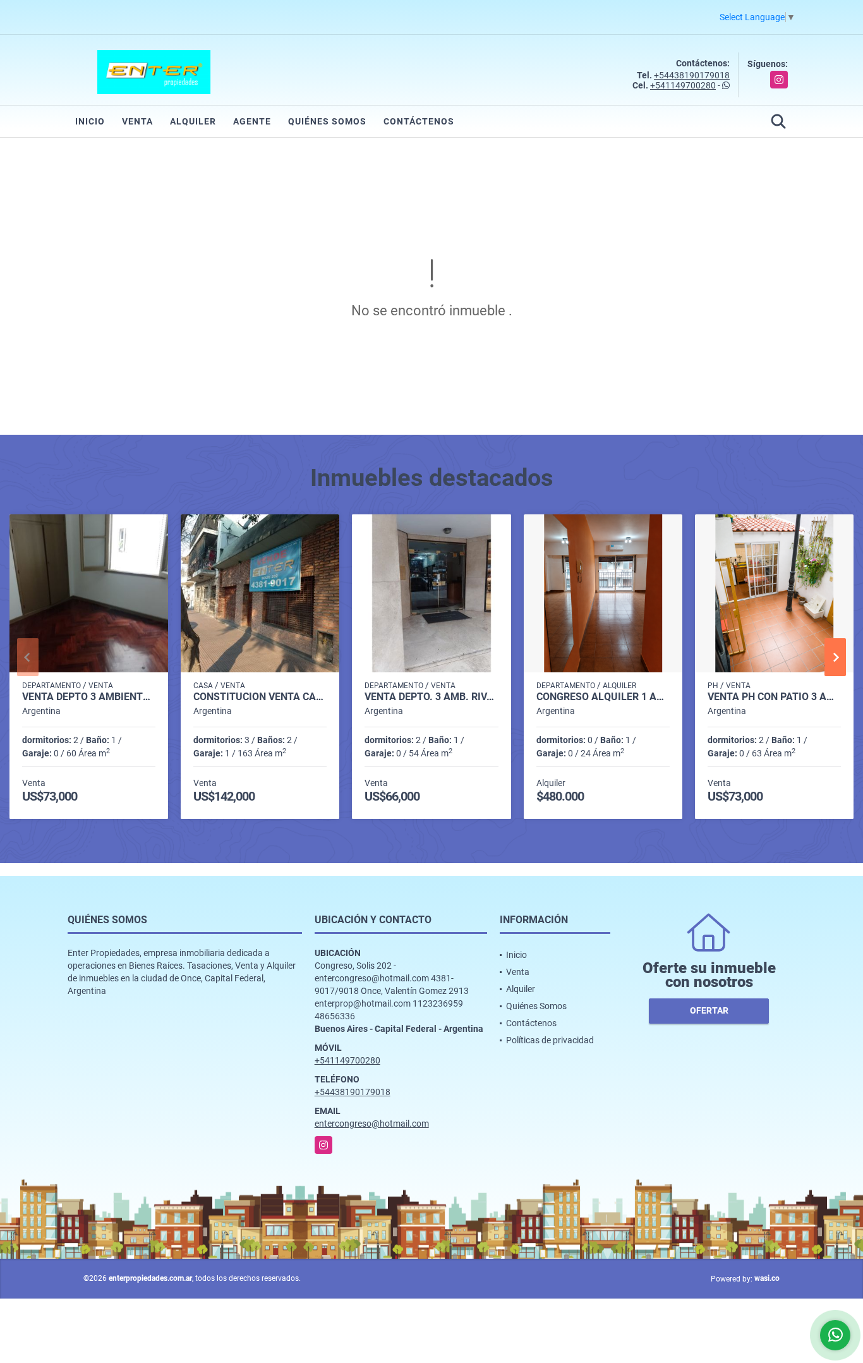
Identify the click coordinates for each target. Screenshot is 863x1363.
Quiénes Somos (327, 121)
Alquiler (193, 121)
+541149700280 (683, 85)
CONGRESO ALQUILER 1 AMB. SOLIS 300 (603, 697)
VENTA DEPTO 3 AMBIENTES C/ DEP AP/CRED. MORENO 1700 (88, 697)
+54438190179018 (692, 75)
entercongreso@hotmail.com (372, 1123)
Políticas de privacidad (550, 1040)
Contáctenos (418, 121)
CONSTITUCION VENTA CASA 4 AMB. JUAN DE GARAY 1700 (260, 697)
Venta (137, 121)
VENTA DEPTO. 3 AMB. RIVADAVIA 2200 (431, 697)
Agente (252, 121)
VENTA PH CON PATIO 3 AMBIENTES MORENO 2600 (774, 697)
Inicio (90, 121)
